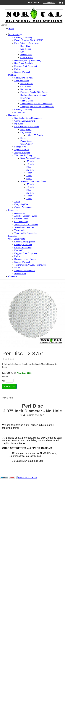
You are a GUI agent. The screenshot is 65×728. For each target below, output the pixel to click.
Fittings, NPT (20, 147)
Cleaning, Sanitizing (23, 37)
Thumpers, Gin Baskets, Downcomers (37, 106)
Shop (11, 29)
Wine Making (20, 273)
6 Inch (29, 178)
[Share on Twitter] (4, 477)
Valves (17, 201)
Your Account (32, 3)
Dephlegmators (27, 89)
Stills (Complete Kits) (23, 78)
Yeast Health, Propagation (25, 233)
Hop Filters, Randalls (23, 63)
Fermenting (13, 210)
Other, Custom (26, 57)
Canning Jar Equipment (24, 121)
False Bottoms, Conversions (26, 43)
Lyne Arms (25, 98)
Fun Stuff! (18, 250)
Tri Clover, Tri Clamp (23, 155)
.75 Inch (30, 161)
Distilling (12, 75)
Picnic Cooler (26, 55)
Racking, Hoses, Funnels (25, 259)
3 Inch (29, 173)
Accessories (19, 112)
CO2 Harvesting (21, 221)
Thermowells (19, 230)
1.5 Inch (30, 164)
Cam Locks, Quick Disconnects (28, 118)
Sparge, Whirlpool (22, 72)
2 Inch (29, 167)
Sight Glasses (26, 101)
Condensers (25, 86)
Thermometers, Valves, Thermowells (36, 104)
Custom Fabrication (22, 207)
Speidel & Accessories (24, 227)
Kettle (23, 52)
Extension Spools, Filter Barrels (34, 92)
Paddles (17, 69)
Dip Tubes (18, 124)
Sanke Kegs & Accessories (26, 224)
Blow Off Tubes (21, 219)
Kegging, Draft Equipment (25, 66)
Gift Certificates (49, 3)
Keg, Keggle (25, 49)
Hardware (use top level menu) (27, 60)
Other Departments (16, 239)
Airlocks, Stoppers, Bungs (25, 216)
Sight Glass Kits (21, 150)
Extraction (12, 236)
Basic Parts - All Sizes (30, 158)
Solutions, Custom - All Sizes (33, 181)
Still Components (21, 81)
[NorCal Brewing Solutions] (34, 15)
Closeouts (12, 276)
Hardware (12, 115)
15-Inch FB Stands (34, 135)
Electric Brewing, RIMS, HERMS (28, 40)
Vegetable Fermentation (24, 270)
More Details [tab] (7, 398)
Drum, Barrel (25, 46)
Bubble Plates (26, 83)
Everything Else (21, 204)
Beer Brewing (14, 34)
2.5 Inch (30, 170)
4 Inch (29, 176)
